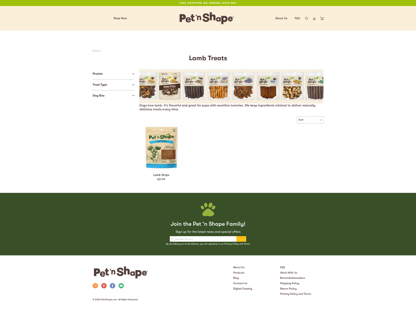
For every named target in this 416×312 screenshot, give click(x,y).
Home (96, 50)
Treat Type (100, 84)
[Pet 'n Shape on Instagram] (95, 286)
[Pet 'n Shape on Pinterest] (104, 286)
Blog (236, 277)
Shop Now (120, 18)
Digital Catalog (242, 288)
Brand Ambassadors (292, 277)
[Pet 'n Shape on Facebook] (112, 286)
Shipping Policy (289, 283)
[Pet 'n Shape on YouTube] (121, 286)
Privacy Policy (231, 244)
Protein (98, 73)
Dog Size (98, 95)
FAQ (297, 18)
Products (238, 272)
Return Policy (288, 288)
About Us (281, 18)
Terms (247, 244)
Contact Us (240, 283)
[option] (208, 3)
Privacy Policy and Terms (295, 293)
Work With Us (288, 272)
